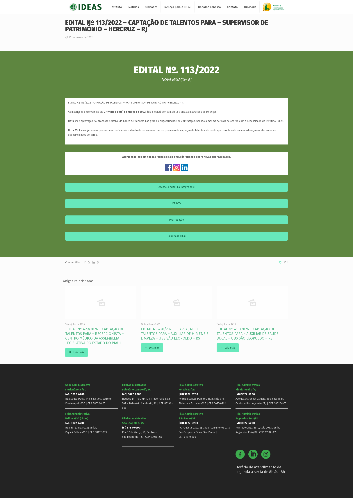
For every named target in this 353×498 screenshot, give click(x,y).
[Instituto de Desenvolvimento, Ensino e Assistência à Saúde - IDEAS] (85, 7)
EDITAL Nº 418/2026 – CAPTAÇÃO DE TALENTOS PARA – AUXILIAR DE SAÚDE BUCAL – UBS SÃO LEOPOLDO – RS (248, 333)
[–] (275, 8)
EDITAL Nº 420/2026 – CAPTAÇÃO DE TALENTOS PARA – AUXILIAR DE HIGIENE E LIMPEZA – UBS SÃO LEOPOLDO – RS (174, 333)
